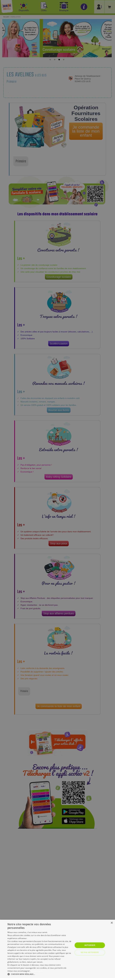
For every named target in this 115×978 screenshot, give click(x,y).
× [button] (112, 923)
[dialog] (57, 949)
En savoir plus (37, 971)
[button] (39, 974)
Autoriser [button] (89, 945)
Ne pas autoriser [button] (90, 952)
